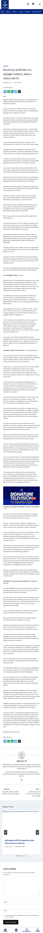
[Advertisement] (21, 37)
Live (16, 931)
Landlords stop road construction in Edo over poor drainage (33, 792)
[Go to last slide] (5, 832)
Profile (37, 931)
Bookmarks (27, 931)
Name (6, 902)
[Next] (37, 832)
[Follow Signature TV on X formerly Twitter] (21, 779)
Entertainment (36, 11)
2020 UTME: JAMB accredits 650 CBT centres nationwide (10, 791)
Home (5, 931)
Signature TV (8, 82)
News (2, 11)
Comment (6, 874)
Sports (21, 11)
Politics (15, 11)
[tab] (17, 855)
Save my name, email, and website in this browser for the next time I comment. (21, 916)
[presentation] (21, 823)
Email (6, 910)
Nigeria (8, 11)
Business (27, 11)
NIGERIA (5, 66)
